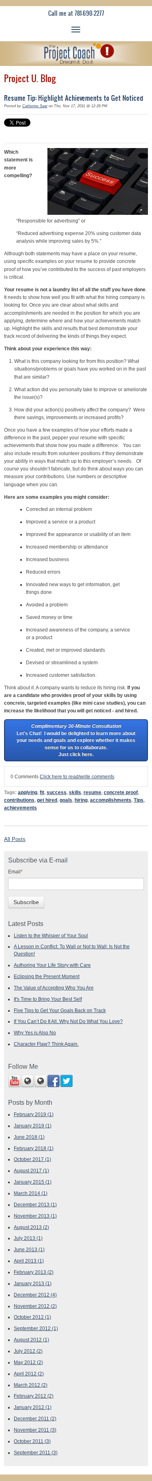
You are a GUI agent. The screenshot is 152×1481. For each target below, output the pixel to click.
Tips (138, 800)
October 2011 (32, 1441)
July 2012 (28, 1351)
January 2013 (32, 1283)
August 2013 (31, 1227)
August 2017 (31, 1170)
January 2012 (32, 1407)
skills (75, 792)
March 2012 (30, 1385)
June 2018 (29, 1137)
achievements (20, 807)
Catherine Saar (34, 106)
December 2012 (35, 1294)
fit (42, 792)
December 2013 (35, 1204)
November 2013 (35, 1215)
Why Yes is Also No (35, 1032)
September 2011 (36, 1452)
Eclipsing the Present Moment (46, 976)
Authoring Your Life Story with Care (52, 965)
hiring (81, 800)
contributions (19, 800)
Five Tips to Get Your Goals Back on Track (60, 1010)
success (56, 792)
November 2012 (35, 1306)
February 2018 (34, 1148)
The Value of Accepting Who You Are (54, 987)
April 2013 (29, 1260)
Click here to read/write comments (77, 776)
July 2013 (28, 1238)
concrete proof (121, 792)
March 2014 (30, 1193)
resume (92, 792)
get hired (47, 800)
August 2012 (31, 1339)
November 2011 (35, 1429)
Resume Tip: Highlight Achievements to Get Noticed (73, 97)
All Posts (15, 839)
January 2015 (32, 1181)
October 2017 (32, 1159)
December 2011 (35, 1418)
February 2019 (34, 1114)
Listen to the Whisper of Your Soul (51, 935)
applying (27, 792)
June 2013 (29, 1249)
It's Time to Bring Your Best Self (48, 999)
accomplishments (110, 800)
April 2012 (29, 1373)
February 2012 (34, 1395)
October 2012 (32, 1317)
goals (66, 800)
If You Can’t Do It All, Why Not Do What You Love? (68, 1021)
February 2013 (34, 1272)
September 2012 (36, 1328)
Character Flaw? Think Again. (46, 1044)
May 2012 (28, 1362)
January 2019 (32, 1125)
